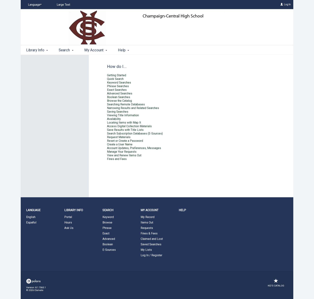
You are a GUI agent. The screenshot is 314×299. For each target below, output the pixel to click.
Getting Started (116, 75)
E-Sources (109, 250)
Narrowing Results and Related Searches (133, 108)
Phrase (107, 228)
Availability (114, 119)
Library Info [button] (35, 50)
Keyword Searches (119, 82)
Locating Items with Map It (124, 122)
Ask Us (68, 228)
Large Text (63, 4)
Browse (107, 222)
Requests (147, 228)
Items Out (147, 222)
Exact (105, 233)
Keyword (108, 217)
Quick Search (115, 79)
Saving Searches (117, 111)
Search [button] (65, 50)
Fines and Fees (117, 159)
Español (31, 222)
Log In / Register (151, 255)
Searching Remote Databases (126, 104)
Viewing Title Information (123, 115)
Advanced (108, 239)
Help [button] (122, 50)
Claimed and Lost (152, 239)
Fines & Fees (149, 233)
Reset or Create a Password (125, 140)
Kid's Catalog (276, 285)
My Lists (146, 250)
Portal (68, 217)
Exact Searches (117, 90)
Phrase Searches (118, 86)
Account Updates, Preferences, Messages (134, 148)
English (30, 217)
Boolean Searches (118, 97)
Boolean (107, 244)
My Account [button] (94, 50)
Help (182, 210)
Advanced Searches (119, 93)
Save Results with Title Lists (125, 130)
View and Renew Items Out (124, 155)
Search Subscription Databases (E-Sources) (135, 133)
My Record (147, 217)
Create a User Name (119, 144)
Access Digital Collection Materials (129, 126)
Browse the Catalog (119, 100)
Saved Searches (151, 244)
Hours (68, 222)
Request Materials (118, 137)
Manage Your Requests (121, 151)
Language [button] (33, 210)
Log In (287, 4)
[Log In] (281, 4)
